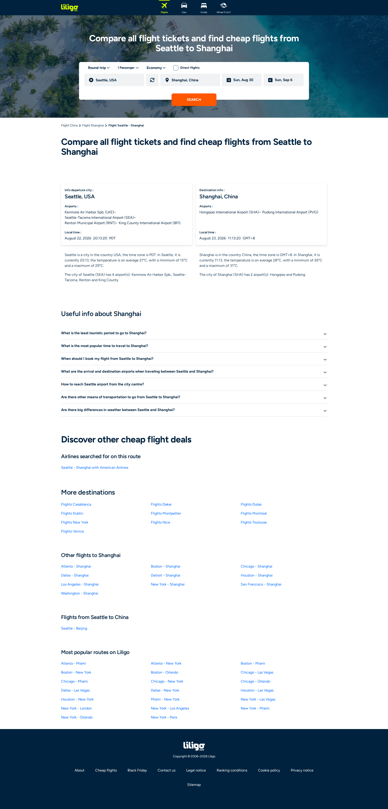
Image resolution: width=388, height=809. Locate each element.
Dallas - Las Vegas (75, 690)
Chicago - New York (167, 681)
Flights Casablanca (76, 504)
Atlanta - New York (166, 663)
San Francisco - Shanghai (261, 584)
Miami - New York (165, 699)
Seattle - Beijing (74, 628)
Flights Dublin (72, 513)
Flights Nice (160, 522)
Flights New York (74, 522)
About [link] (79, 770)
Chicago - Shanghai (256, 566)
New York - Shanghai (168, 584)
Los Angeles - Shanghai (80, 584)
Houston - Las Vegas (257, 690)
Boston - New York (76, 672)
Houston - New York (77, 699)
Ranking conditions (232, 770)
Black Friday (137, 770)
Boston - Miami (253, 663)
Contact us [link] (166, 770)
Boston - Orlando (164, 672)
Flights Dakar (161, 504)
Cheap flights (106, 770)
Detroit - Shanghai (165, 575)
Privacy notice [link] (302, 770)
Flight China (69, 125)
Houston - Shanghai (257, 575)
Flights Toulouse (254, 522)
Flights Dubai (251, 504)
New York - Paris (164, 717)
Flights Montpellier (166, 513)
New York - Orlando (77, 717)
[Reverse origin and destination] (152, 80)
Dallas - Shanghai (75, 575)
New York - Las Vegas (258, 699)
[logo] (69, 7)
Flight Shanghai (93, 125)
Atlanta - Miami (73, 663)
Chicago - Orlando (255, 681)
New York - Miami (255, 708)
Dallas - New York (165, 690)
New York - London (76, 708)
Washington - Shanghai (79, 593)
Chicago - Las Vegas (257, 672)
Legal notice (196, 770)
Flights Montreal (254, 513)
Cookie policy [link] (269, 770)
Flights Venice (72, 531)
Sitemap (194, 784)
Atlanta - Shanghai (76, 566)
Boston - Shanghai (165, 566)
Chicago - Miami (74, 681)
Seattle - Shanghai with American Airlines (94, 467)
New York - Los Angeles (170, 708)
